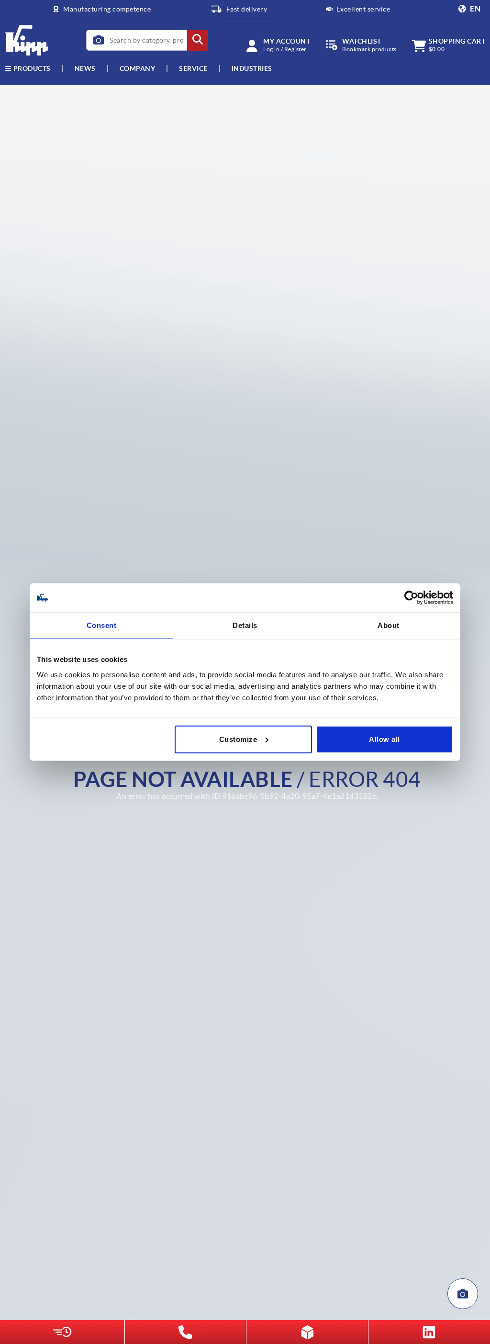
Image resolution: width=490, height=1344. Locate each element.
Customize (238, 739)
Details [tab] (245, 625)
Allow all (384, 739)
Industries (252, 68)
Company (138, 68)
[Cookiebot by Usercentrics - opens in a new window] (411, 598)
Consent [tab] (102, 625)
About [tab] (389, 625)
